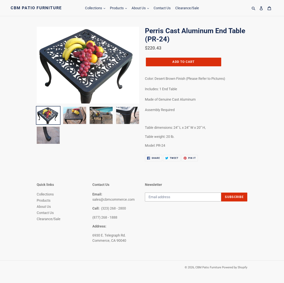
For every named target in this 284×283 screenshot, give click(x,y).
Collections (45, 194)
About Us (44, 207)
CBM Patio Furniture (36, 8)
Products (43, 200)
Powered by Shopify (234, 267)
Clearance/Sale (48, 219)
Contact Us (45, 213)
